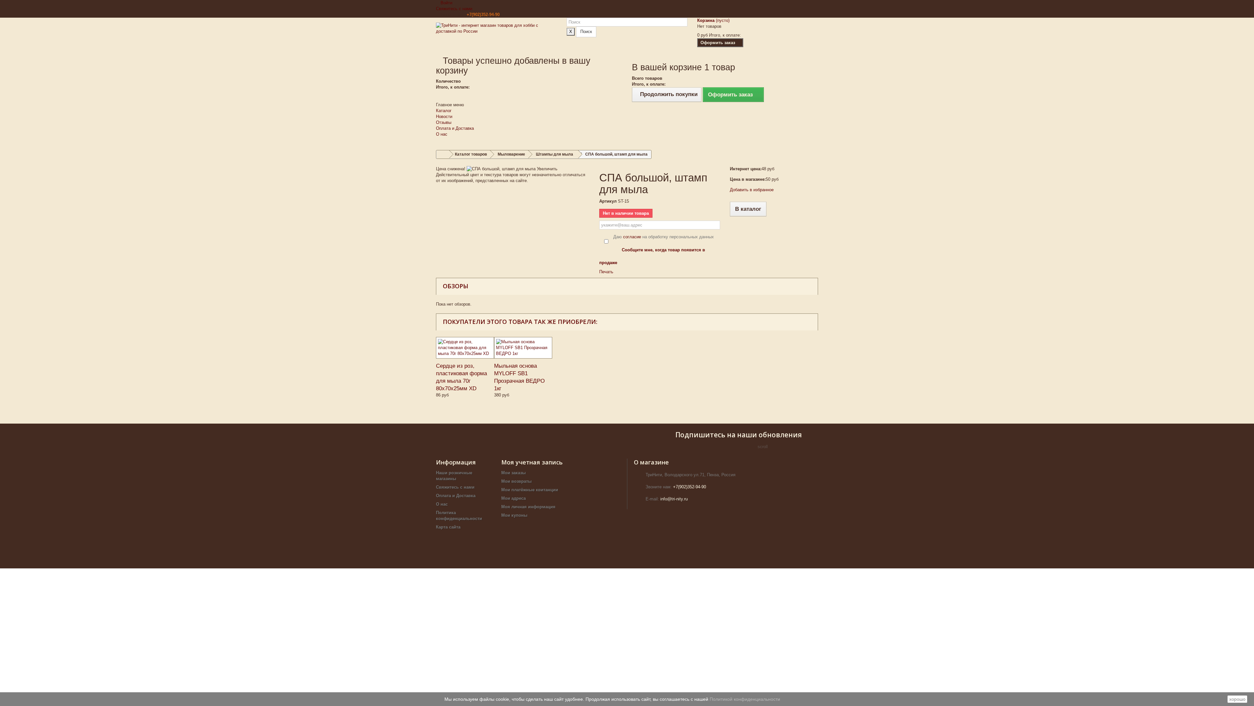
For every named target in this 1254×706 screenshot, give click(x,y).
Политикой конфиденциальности (745, 699)
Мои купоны (514, 515)
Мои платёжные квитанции (529, 489)
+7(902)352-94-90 (483, 14)
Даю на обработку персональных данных (663, 236)
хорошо (1237, 699)
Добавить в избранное (752, 189)
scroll (763, 446)
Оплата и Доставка (455, 128)
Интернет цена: (746, 168)
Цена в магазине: (748, 179)
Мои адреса (513, 498)
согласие (632, 236)
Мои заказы (513, 472)
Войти (445, 2)
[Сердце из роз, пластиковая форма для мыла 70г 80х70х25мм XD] (465, 348)
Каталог (444, 110)
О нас (441, 134)
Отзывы (443, 122)
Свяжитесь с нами (454, 8)
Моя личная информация (528, 506)
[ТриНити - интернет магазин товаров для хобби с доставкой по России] (496, 36)
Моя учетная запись (532, 462)
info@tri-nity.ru (674, 498)
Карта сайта (448, 527)
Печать (606, 271)
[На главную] (443, 154)
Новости (444, 116)
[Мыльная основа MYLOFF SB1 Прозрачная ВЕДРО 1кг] (523, 348)
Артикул (608, 201)
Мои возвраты (516, 481)
